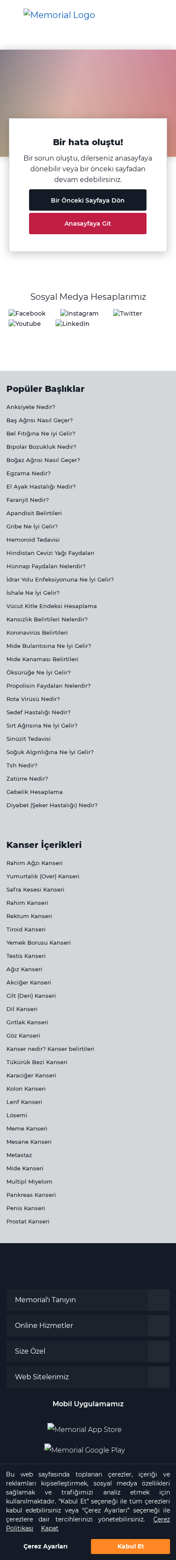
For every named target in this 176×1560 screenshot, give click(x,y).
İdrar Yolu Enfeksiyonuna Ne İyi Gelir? (60, 579)
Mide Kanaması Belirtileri (42, 659)
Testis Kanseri (26, 955)
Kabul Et (130, 1546)
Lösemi (16, 1115)
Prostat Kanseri (28, 1221)
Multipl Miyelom (29, 1181)
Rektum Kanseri (29, 916)
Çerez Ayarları (45, 1546)
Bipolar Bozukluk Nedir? (41, 446)
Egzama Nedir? (28, 473)
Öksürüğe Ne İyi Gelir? (38, 672)
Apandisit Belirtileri (34, 513)
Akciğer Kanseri (28, 982)
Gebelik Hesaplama (34, 791)
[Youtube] (25, 323)
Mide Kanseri (25, 1168)
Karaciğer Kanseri (31, 1075)
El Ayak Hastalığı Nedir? (41, 486)
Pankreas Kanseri (31, 1194)
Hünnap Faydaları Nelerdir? (45, 566)
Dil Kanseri (22, 1008)
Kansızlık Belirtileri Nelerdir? (47, 619)
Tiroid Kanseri (26, 929)
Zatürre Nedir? (27, 778)
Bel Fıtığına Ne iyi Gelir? (40, 433)
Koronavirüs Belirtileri (37, 632)
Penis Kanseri (25, 1208)
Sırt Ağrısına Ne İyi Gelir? (41, 725)
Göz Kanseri (23, 1035)
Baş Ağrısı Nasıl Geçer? (39, 420)
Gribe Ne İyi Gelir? (32, 526)
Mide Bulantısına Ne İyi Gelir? (48, 645)
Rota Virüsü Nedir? (33, 698)
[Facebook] (27, 313)
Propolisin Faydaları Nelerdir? (48, 685)
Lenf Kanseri (24, 1101)
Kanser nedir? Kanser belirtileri (50, 1048)
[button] (160, 15)
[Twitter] (127, 313)
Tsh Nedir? (21, 765)
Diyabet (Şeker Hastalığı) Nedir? (51, 805)
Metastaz (19, 1154)
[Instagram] (79, 313)
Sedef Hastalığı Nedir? (38, 712)
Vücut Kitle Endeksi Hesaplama (51, 606)
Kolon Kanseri (26, 1088)
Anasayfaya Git (88, 223)
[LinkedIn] (73, 323)
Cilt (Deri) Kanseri (31, 995)
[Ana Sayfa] (59, 15)
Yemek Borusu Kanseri (38, 942)
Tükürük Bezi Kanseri (36, 1062)
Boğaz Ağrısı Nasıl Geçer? (43, 459)
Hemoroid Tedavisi (33, 539)
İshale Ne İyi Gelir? (32, 592)
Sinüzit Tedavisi (28, 738)
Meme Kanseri (26, 1128)
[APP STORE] (88, 1426)
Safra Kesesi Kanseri (35, 889)
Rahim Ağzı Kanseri (34, 862)
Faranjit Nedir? (27, 499)
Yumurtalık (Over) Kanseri (42, 876)
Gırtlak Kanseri (27, 1022)
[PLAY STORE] (84, 1447)
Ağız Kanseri (24, 969)
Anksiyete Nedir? (30, 406)
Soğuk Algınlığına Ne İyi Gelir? (50, 752)
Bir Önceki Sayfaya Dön (88, 200)
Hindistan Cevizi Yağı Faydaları (50, 552)
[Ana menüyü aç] (13, 15)
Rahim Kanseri (27, 902)
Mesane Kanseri (29, 1141)
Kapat (50, 1528)
